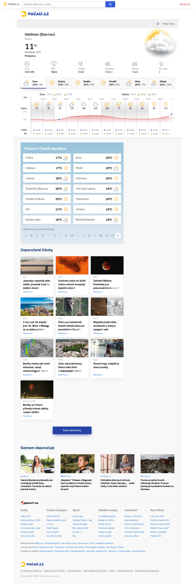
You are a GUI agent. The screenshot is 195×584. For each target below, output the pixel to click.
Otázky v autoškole (158, 532)
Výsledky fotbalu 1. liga (82, 520)
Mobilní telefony (46, 551)
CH (72, 235)
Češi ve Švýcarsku (132, 528)
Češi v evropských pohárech (101, 543)
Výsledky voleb (27, 524)
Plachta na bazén (46, 547)
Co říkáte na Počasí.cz (31, 570)
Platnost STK (155, 536)
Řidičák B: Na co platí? (159, 528)
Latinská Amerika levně (134, 532)
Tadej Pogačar (52, 528)
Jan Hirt (49, 524)
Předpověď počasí (52, 543)
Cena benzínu (83, 543)
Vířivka (121, 547)
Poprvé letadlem (131, 520)
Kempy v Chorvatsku (133, 516)
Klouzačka (79, 547)
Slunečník (70, 547)
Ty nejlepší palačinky (107, 516)
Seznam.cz (185, 4)
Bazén (35, 547)
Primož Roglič (52, 532)
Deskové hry (101, 551)
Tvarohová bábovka (106, 528)
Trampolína (59, 547)
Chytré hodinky (124, 551)
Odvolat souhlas (125, 570)
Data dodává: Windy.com (95, 570)
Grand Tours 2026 (53, 536)
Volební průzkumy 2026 (30, 520)
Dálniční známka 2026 (159, 520)
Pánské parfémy (138, 551)
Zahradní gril (111, 547)
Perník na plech (104, 536)
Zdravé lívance (104, 524)
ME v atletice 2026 (80, 528)
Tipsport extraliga (80, 524)
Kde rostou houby (68, 543)
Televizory (112, 551)
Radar (112, 570)
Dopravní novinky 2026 (160, 524)
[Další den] (171, 114)
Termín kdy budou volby (30, 528)
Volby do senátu (27, 532)
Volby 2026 (25, 516)
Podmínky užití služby (54, 570)
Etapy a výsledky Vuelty (56, 520)
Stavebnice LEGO (61, 551)
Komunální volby (28, 536)
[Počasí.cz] (35, 14)
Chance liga (78, 516)
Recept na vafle (105, 532)
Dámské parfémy (77, 551)
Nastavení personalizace (147, 570)
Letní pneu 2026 (157, 516)
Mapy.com (39, 543)
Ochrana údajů (74, 570)
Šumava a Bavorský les (134, 524)
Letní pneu (90, 551)
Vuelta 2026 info (53, 516)
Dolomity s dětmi (131, 536)
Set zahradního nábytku (95, 547)
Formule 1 (77, 532)
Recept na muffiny (106, 520)
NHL (74, 536)
